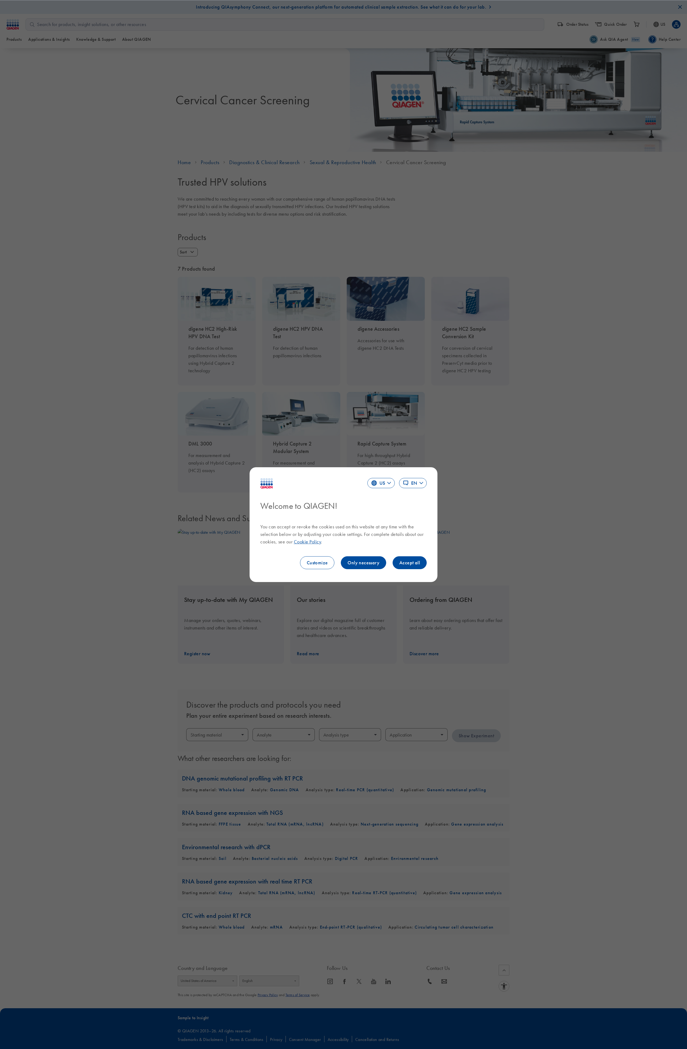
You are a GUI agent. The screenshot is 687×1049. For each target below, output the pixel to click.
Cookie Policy (307, 542)
